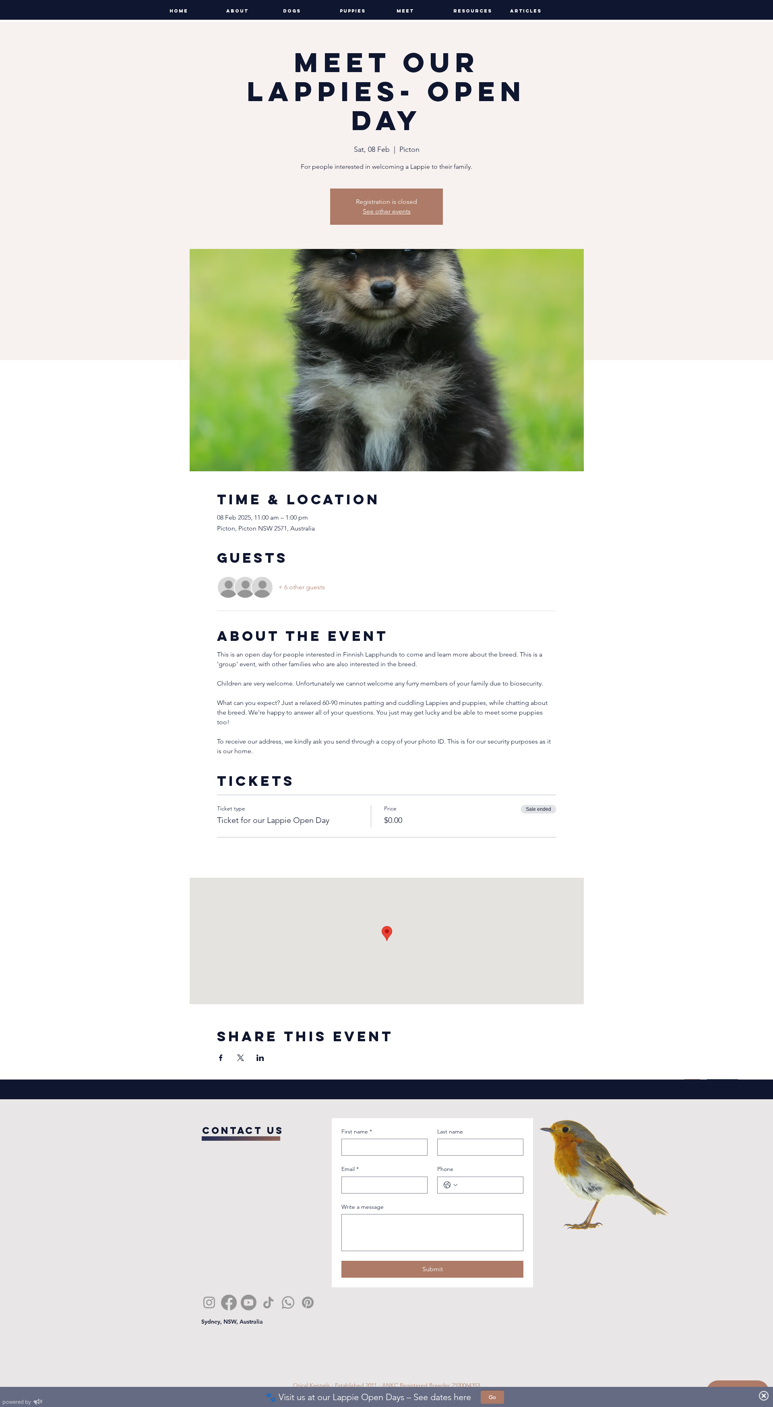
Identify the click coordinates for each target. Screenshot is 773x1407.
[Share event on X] (240, 1058)
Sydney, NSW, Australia (232, 1321)
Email (350, 1169)
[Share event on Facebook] (221, 1058)
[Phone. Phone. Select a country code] (450, 1185)
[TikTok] (268, 1302)
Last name (450, 1131)
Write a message (362, 1206)
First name (356, 1131)
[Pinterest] (308, 1302)
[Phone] (288, 1302)
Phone (445, 1169)
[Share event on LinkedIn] (260, 1058)
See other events (387, 211)
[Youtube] (248, 1302)
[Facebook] (229, 1302)
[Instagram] (209, 1302)
